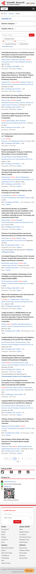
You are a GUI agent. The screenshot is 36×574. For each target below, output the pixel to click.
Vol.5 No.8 (28, 62)
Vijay (22, 263)
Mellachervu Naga (9, 446)
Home (5, 13)
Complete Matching (10, 44)
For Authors (22, 534)
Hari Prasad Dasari (7, 281)
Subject (3, 532)
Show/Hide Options (7, 46)
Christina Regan (27, 387)
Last (18, 461)
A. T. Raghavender (13, 299)
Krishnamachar (8, 177)
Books (3, 534)
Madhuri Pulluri (17, 387)
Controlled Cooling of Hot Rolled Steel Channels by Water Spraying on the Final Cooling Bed (15, 116)
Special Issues (23, 542)
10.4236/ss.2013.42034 (11, 267)
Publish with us (7, 29)
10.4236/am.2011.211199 (12, 451)
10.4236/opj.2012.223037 (12, 245)
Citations (19, 68)
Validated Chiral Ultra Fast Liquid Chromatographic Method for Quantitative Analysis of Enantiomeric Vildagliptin (16, 358)
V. (4, 299)
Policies (22, 545)
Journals (11, 13)
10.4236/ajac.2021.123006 (12, 331)
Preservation (23, 553)
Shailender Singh (26, 82)
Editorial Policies (24, 532)
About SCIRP (24, 527)
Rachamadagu (8, 120)
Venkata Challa (20, 281)
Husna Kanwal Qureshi (8, 342)
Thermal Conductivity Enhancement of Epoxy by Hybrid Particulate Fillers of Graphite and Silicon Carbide (17, 172)
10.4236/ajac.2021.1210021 (13, 349)
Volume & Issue (5, 563)
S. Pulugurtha (18, 195)
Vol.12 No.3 (29, 326)
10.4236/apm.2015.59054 (12, 143)
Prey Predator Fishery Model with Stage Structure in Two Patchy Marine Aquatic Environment (15, 441)
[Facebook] (11, 472)
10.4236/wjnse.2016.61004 (12, 306)
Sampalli (16, 100)
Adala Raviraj (5, 263)
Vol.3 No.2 (12, 181)
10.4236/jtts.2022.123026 (12, 433)
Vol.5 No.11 (15, 105)
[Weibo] (28, 472)
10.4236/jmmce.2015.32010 (13, 184)
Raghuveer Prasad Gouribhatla (10, 426)
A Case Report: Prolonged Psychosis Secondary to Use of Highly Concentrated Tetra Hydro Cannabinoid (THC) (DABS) (18, 383)
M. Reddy (15, 238)
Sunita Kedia (5, 238)
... (26, 458)
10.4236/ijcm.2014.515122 (12, 163)
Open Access (23, 548)
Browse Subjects (8, 24)
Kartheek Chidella (9, 324)
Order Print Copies (6, 553)
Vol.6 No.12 (29, 84)
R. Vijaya (23, 238)
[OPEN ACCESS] (30, 3)
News (3, 542)
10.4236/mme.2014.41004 (12, 127)
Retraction (22, 555)
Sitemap (3, 537)
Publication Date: (9, 39)
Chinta (5, 362)
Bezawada (16, 220)
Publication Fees (24, 539)
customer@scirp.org (10, 481)
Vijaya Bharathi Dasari (24, 324)
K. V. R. (6, 139)
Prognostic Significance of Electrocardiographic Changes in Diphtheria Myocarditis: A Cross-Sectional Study (16, 152)
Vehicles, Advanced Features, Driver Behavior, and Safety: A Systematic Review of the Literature (17, 421)
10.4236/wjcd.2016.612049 (12, 89)
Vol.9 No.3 (28, 197)
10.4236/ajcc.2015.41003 (12, 288)
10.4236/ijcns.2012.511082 (12, 107)
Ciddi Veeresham (21, 342)
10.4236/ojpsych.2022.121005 (13, 394)
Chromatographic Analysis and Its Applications (16, 376)
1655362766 (7, 486)
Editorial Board (24, 44)
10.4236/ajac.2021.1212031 (13, 412)
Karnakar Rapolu (6, 157)
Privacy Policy (23, 558)
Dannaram (7, 387)
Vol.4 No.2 (15, 265)
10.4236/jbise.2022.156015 (12, 227)
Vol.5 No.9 (23, 141)
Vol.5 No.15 (28, 159)
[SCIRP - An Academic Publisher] (12, 3)
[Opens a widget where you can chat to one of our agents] (29, 571)
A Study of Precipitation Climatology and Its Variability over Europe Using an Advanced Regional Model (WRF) (16, 276)
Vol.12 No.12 (29, 408)
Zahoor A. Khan (6, 100)
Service (4, 545)
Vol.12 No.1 (21, 390)
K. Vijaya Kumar (24, 299)
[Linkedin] (19, 472)
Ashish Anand (14, 263)
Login (4, 9)
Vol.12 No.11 (29, 365)
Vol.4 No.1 (24, 123)
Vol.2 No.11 (17, 448)
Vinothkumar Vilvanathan (18, 59)
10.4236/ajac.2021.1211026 (13, 369)
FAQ (2, 560)
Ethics (21, 529)
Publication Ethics (24, 550)
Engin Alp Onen (6, 220)
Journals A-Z (5, 529)
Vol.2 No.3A (22, 240)
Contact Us (4, 539)
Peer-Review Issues (25, 537)
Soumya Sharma (6, 195)
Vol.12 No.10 (29, 344)
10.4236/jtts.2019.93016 (12, 202)
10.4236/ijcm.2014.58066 (12, 66)
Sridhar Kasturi (5, 59)
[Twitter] (2, 472)
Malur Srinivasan (21, 120)
